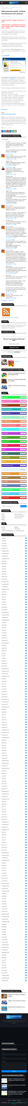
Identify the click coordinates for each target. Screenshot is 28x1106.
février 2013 (14, 786)
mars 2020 (14, 635)
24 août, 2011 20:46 (10, 189)
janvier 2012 (14, 819)
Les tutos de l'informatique (7, 530)
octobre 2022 (14, 556)
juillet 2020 (14, 625)
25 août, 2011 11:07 (10, 248)
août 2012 (14, 801)
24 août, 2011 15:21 (10, 159)
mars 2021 (14, 604)
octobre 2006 (14, 980)
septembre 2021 (14, 589)
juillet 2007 (14, 957)
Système (6, 7)
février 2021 (14, 607)
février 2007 (14, 970)
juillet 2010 (14, 865)
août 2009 (14, 893)
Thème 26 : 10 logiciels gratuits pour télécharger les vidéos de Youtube (16, 1079)
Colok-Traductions (18, 514)
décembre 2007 (14, 944)
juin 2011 (14, 837)
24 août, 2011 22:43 (10, 218)
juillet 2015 (14, 712)
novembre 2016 (14, 671)
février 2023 (14, 545)
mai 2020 (14, 630)
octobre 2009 (14, 888)
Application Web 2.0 (13, 401)
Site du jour (13, 473)
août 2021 (14, 592)
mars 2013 (14, 783)
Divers (5, 127)
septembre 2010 (14, 860)
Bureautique (13, 413)
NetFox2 (3, 519)
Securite (13, 469)
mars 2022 (14, 574)
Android (13, 397)
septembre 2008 (14, 921)
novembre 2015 (14, 701)
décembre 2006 (14, 975)
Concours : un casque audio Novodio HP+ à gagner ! (17, 380)
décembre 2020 (14, 612)
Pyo (7, 141)
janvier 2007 (14, 972)
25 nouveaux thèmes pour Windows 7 (17, 1085)
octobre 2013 (14, 765)
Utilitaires (13, 493)
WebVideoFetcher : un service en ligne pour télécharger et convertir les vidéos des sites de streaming (17, 1093)
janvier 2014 (14, 758)
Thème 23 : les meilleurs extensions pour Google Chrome (16, 373)
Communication (13, 421)
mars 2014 (14, 753)
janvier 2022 (14, 579)
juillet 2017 (14, 650)
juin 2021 (14, 597)
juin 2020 (14, 627)
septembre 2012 (14, 799)
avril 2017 (14, 658)
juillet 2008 (14, 926)
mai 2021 (14, 599)
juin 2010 (14, 868)
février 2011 (14, 847)
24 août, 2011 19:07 (10, 174)
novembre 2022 (14, 553)
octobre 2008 (14, 919)
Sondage (13, 477)
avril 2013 (14, 781)
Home (9, 1100)
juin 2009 (14, 898)
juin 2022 (14, 566)
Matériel (13, 453)
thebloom (4, 16)
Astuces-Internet (18, 517)
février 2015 (14, 724)
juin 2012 (14, 806)
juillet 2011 (14, 834)
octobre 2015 (14, 704)
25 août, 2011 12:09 (10, 273)
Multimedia (13, 457)
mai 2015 (14, 717)
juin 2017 (14, 653)
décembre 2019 (14, 643)
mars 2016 (14, 691)
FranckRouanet (9, 167)
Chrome (13, 417)
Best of (13, 405)
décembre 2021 (14, 581)
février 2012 (14, 817)
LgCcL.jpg (8, 236)
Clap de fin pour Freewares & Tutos (16, 1007)
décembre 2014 (14, 730)
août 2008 (14, 924)
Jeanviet (3, 527)
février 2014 (14, 755)
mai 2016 (14, 686)
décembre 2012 (14, 791)
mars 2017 (14, 661)
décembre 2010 (14, 852)
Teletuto (3, 516)
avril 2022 (14, 571)
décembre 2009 (14, 883)
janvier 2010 (14, 880)
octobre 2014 (14, 735)
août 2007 (14, 955)
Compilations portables (13, 425)
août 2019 (14, 645)
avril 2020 (14, 632)
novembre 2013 (14, 763)
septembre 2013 (14, 768)
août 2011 (14, 832)
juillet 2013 (14, 773)
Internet (13, 445)
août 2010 (14, 863)
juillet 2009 (14, 896)
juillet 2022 (14, 563)
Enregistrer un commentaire (7, 300)
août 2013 (14, 770)
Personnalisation (13, 465)
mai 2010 (14, 870)
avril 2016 (14, 689)
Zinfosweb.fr (17, 529)
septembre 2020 (14, 620)
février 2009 (14, 909)
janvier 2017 (14, 666)
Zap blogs (13, 497)
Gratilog (3, 517)
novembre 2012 (14, 794)
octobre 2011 (14, 827)
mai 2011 (14, 840)
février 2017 (14, 663)
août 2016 (14, 678)
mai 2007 (14, 962)
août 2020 (14, 622)
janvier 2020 (14, 640)
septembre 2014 (14, 737)
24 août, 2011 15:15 (10, 152)
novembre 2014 (14, 732)
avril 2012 (14, 811)
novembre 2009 (14, 886)
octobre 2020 (14, 617)
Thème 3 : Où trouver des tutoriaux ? (17, 385)
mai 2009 (14, 901)
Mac (13, 449)
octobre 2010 (14, 857)
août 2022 (14, 561)
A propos (14, 1100)
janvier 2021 (14, 609)
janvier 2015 (14, 727)
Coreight (3, 529)
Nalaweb (16, 527)
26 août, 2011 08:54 (10, 292)
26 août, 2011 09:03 (10, 298)
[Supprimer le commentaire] (15, 152)
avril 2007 (14, 965)
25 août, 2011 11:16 (10, 264)
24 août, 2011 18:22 (10, 165)
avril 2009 (14, 903)
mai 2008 (14, 932)
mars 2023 (14, 543)
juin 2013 (14, 776)
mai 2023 (14, 538)
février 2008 (14, 939)
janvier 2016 (14, 696)
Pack (13, 461)
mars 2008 (14, 937)
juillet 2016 (14, 681)
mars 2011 (14, 845)
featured (13, 433)
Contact (18, 1100)
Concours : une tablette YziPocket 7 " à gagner (17, 995)
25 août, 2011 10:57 (10, 237)
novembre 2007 (14, 947)
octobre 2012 (14, 796)
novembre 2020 (14, 615)
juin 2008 (14, 929)
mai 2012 (14, 809)
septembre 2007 (14, 952)
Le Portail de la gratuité (19, 516)
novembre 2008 (14, 916)
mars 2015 (14, 722)
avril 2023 (14, 540)
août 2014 (14, 740)
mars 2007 (14, 967)
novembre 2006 (14, 978)
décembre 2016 (14, 668)
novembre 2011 (14, 824)
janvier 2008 (14, 942)
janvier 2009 (14, 911)
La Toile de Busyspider (19, 530)
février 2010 (14, 878)
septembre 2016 (14, 676)
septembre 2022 (14, 558)
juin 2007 (14, 960)
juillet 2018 (14, 648)
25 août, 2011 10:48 (10, 224)
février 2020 (14, 638)
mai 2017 (14, 655)
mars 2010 (14, 875)
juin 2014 (14, 745)
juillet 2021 (14, 594)
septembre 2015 (14, 707)
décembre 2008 (14, 914)
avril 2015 (14, 719)
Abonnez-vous (14, 347)
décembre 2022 (14, 551)
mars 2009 (14, 906)
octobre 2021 (14, 586)
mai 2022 (14, 569)
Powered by (10, 352)
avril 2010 (14, 873)
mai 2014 (14, 747)
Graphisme (13, 441)
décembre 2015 (14, 699)
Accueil (2, 7)
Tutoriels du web (13, 489)
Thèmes (13, 485)
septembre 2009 (14, 891)
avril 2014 (14, 750)
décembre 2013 (14, 760)
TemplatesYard (12, 1102)
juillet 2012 (14, 804)
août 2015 (14, 709)
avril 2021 (14, 602)
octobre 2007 (14, 949)
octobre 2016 (14, 673)
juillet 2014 (14, 742)
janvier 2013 (14, 788)
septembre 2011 (14, 829)
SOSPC (2, 514)
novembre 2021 (14, 584)
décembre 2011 (14, 822)
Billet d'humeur (13, 409)
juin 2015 (14, 714)
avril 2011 (14, 842)
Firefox (13, 437)
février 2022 (14, 576)
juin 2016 (14, 684)
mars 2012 (14, 814)
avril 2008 (14, 934)
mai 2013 (14, 778)
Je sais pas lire (9, 239)
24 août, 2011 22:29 (10, 203)
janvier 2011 (14, 850)
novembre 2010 (14, 855)
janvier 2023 (14, 548)
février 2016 (14, 694)
